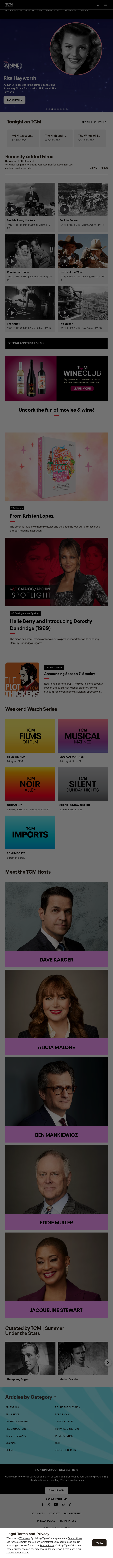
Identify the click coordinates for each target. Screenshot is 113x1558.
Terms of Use (75, 1538)
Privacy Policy (47, 1545)
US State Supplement (17, 1552)
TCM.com (24, 1538)
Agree (99, 1542)
